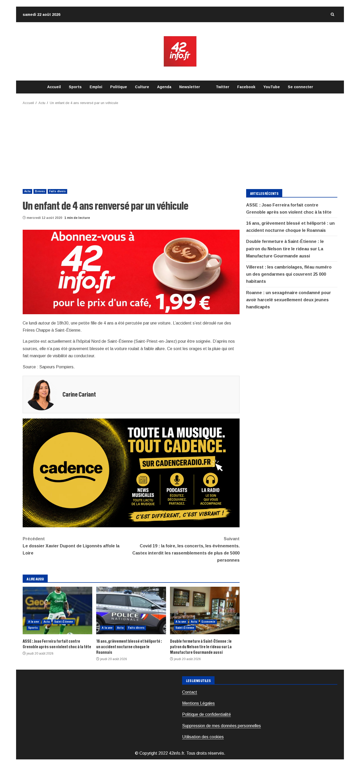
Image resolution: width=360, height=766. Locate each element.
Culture (142, 87)
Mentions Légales (198, 703)
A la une (33, 621)
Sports (75, 87)
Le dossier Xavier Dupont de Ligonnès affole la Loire (71, 546)
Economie (208, 621)
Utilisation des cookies (203, 737)
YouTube (271, 87)
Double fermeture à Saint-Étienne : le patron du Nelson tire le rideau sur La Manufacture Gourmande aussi (205, 610)
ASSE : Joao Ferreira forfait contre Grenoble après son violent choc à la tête (57, 610)
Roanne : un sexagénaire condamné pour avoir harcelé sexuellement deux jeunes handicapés (288, 299)
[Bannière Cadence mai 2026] (131, 472)
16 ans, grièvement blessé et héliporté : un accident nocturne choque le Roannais (131, 610)
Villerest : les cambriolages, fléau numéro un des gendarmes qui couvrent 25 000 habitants (289, 274)
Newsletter (189, 87)
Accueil (54, 87)
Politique (118, 87)
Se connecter (300, 87)
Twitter (222, 87)
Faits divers (57, 191)
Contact (189, 692)
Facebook (246, 87)
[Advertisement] (180, 145)
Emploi (96, 87)
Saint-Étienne (63, 621)
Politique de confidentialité (206, 714)
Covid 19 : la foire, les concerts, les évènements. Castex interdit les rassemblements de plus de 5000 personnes (186, 550)
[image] (131, 271)
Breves (40, 191)
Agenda (164, 87)
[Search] (332, 14)
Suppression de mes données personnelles (221, 725)
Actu (27, 191)
